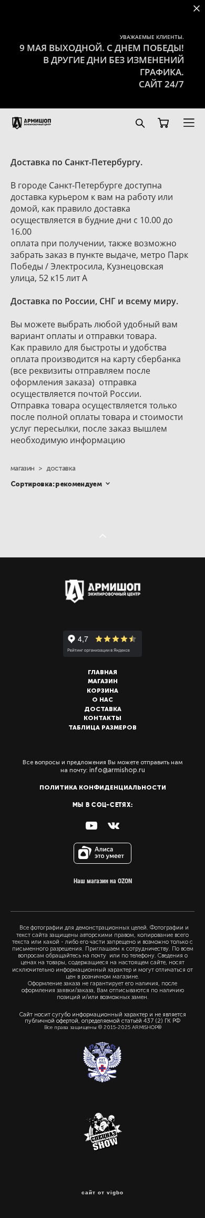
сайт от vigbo (102, 1192)
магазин (22, 468)
